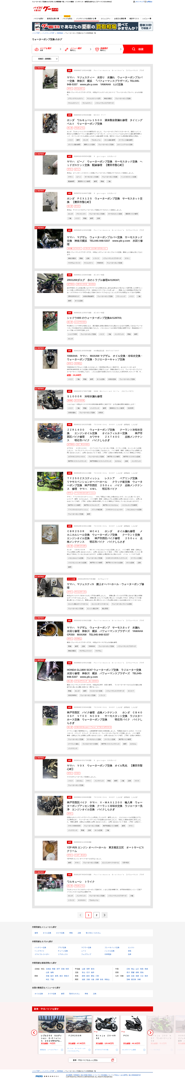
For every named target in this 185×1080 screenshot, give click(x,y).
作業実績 (60, 33)
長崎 (137, 976)
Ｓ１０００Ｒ (79, 400)
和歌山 (107, 979)
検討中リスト (134, 18)
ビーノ (77, 169)
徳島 (137, 972)
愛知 (92, 976)
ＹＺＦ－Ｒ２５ (80, 855)
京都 (88, 979)
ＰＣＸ (77, 206)
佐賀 (132, 976)
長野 (88, 969)
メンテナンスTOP (48, 33)
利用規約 (76, 1075)
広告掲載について (107, 1075)
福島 (52, 972)
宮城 (62, 969)
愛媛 (132, 972)
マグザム (78, 363)
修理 (36, 933)
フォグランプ (86, 954)
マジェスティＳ (80, 592)
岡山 (132, 969)
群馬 (56, 976)
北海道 (48, 969)
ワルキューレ (79, 128)
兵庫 (97, 979)
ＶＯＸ (77, 773)
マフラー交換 (86, 947)
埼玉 (47, 979)
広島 (128, 969)
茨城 (47, 976)
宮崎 (128, 979)
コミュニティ (105, 18)
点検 (79, 933)
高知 (141, 972)
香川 (128, 972)
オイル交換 (47, 933)
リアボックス (63, 954)
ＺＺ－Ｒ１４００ (83, 444)
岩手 (58, 969)
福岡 (128, 976)
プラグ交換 (62, 947)
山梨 (83, 969)
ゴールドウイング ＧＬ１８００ (86, 681)
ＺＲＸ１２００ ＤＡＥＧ (86, 284)
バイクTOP (36, 33)
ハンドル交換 (109, 951)
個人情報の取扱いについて (90, 1075)
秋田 (67, 969)
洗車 (129, 954)
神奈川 (66, 976)
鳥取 (141, 969)
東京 (61, 976)
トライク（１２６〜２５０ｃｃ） (95, 248)
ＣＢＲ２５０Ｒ (80, 546)
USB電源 (108, 954)
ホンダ (70, 128)
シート (83, 951)
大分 (141, 976)
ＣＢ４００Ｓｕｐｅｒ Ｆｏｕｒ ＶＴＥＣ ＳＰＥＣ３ (93, 727)
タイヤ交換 (60, 933)
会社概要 (69, 1075)
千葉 (52, 979)
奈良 (101, 979)
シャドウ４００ (80, 322)
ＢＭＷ (70, 400)
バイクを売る (67, 18)
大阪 (92, 979)
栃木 (52, 976)
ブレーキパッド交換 (112, 947)
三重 (97, 976)
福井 (92, 972)
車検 (71, 933)
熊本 (146, 976)
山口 (137, 969)
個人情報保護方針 (135, 1075)
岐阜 (88, 976)
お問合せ (149, 1)
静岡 (83, 976)
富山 (83, 972)
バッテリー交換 (40, 947)
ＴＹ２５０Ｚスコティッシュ (85, 493)
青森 (53, 969)
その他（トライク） (74, 248)
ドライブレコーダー (42, 954)
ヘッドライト (39, 951)
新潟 (92, 969)
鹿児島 (133, 979)
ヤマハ (70, 88)
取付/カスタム (74, 994)
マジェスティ (79, 88)
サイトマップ (140, 1)
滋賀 (83, 979)
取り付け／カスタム (93, 933)
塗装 (129, 951)
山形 (47, 972)
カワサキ (71, 284)
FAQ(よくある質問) (120, 1075)
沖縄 (139, 979)
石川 (88, 972)
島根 (146, 969)
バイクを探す (39, 18)
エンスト (131, 947)
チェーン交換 (63, 951)
